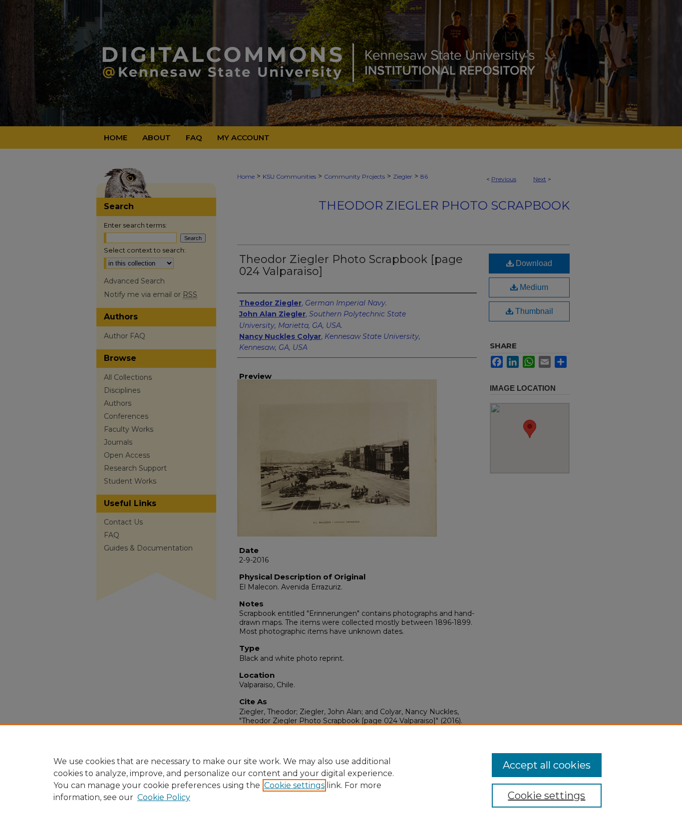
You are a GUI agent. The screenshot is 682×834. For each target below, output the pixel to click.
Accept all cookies (547, 765)
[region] (341, 779)
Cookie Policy (163, 797)
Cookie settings (294, 785)
